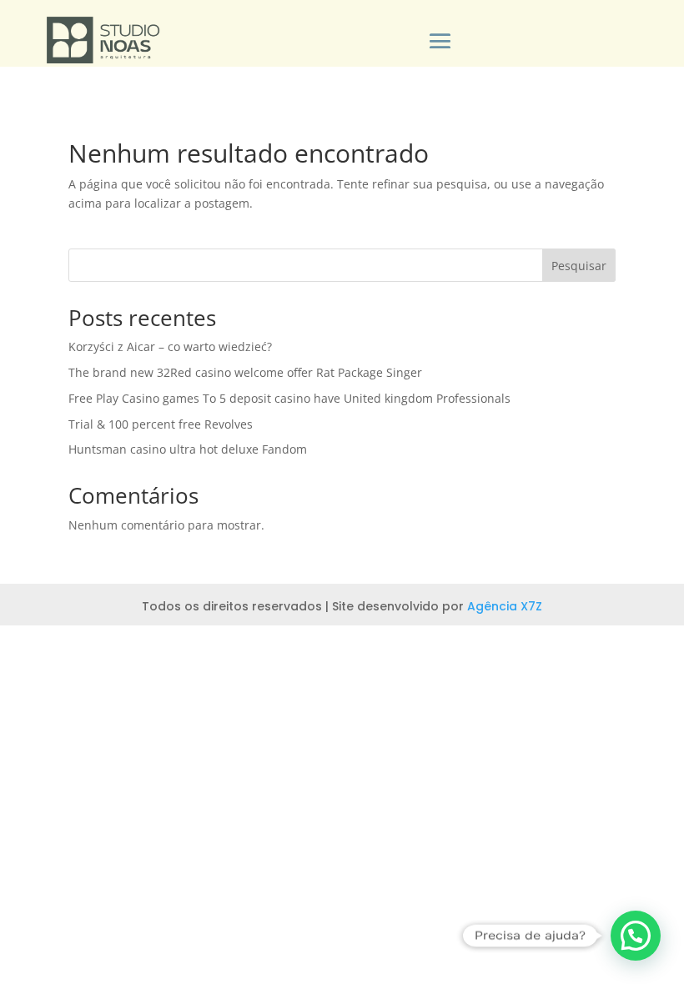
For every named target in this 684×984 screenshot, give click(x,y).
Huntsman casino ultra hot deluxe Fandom (187, 449)
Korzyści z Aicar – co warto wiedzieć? (170, 346)
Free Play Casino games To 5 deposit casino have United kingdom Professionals (289, 398)
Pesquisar (578, 266)
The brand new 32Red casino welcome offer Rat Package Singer (245, 372)
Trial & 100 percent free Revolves (160, 424)
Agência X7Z (504, 606)
